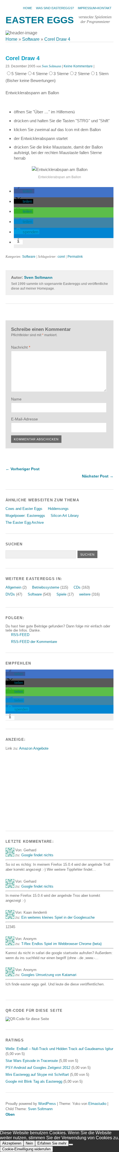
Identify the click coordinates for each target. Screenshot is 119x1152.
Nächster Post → (97, 476)
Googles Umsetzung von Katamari (48, 975)
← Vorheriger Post (23, 469)
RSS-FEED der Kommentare (34, 642)
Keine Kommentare (78, 66)
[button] (24, 191)
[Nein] (71, 1144)
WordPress (47, 1104)
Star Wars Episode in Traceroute (32, 1061)
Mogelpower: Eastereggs (25, 516)
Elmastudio (97, 1104)
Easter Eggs (40, 20)
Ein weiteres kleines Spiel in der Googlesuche (58, 917)
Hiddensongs (58, 509)
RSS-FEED (20, 635)
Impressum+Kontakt (95, 8)
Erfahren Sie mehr (51, 1143)
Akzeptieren (11, 1143)
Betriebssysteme (45, 587)
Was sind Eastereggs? (55, 8)
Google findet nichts (37, 855)
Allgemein (13, 587)
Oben (10, 1114)
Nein (29, 1143)
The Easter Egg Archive (25, 522)
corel (61, 257)
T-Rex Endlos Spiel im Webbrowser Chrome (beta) (61, 944)
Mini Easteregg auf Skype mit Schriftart (37, 1074)
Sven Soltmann (51, 66)
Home (27, 8)
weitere (84, 594)
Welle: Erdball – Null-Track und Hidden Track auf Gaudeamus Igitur (59, 1049)
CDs (77, 587)
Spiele (61, 594)
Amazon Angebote (33, 748)
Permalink (75, 257)
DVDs (10, 594)
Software (28, 257)
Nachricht (20, 347)
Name (16, 399)
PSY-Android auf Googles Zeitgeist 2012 (38, 1068)
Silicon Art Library (65, 516)
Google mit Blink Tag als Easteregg (34, 1081)
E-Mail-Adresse (24, 419)
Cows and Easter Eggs (24, 509)
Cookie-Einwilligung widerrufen (26, 1149)
